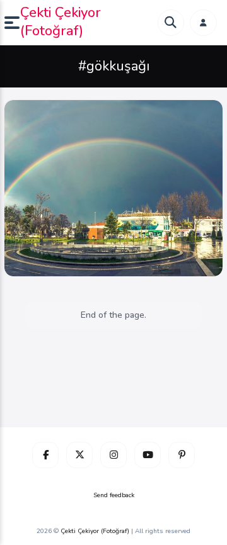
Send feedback (113, 495)
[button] (12, 22)
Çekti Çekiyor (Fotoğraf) (60, 21)
